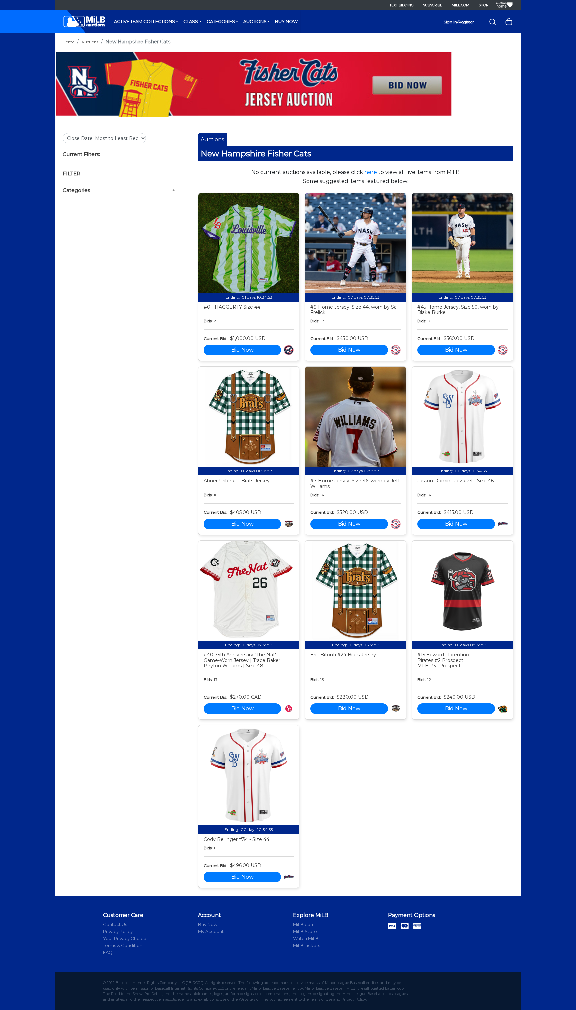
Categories (221, 21)
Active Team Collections (144, 21)
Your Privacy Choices (125, 938)
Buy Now (286, 21)
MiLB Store (305, 931)
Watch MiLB (306, 938)
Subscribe (432, 5)
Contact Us (115, 924)
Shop (483, 5)
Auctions (255, 21)
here (370, 172)
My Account (211, 931)
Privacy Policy (118, 931)
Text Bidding (402, 5)
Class (190, 21)
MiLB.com (460, 5)
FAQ (108, 952)
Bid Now (242, 350)
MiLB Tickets (306, 945)
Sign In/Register (459, 21)
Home (68, 41)
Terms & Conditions (123, 945)
